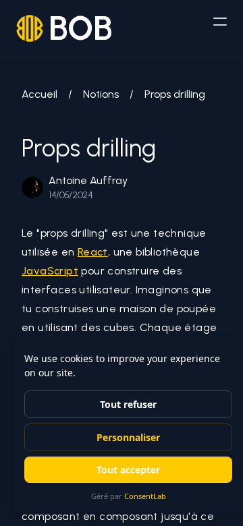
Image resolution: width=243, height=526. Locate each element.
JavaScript (50, 270)
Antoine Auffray (88, 180)
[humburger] (220, 21)
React (93, 251)
